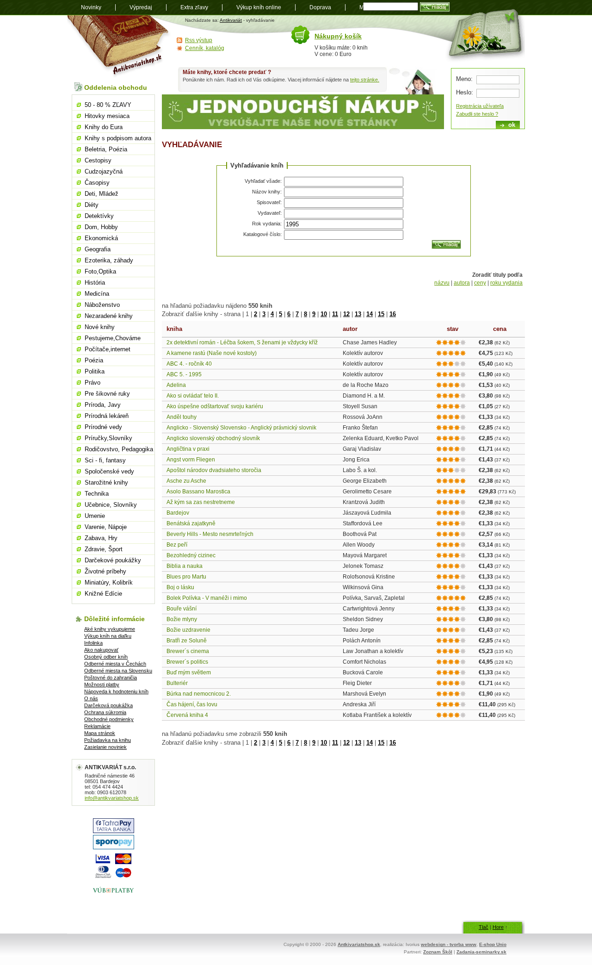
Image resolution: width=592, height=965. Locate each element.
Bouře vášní (181, 608)
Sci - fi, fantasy (105, 460)
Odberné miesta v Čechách (115, 663)
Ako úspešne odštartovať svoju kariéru (214, 406)
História (95, 282)
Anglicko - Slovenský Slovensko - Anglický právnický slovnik (241, 427)
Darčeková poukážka (108, 705)
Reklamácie (97, 726)
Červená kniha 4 (187, 715)
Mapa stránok (99, 733)
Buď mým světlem (188, 672)
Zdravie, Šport (104, 549)
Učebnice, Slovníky (111, 504)
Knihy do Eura (104, 127)
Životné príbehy (105, 571)
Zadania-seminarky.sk (481, 951)
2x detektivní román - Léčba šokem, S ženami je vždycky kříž (242, 342)
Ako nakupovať (101, 650)
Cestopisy (98, 160)
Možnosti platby (101, 684)
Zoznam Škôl (437, 951)
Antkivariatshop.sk (359, 944)
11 (335, 314)
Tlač (483, 927)
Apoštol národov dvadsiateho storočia (213, 470)
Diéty (92, 204)
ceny (480, 283)
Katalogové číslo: (262, 234)
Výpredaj (141, 7)
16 (392, 314)
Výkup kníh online (258, 7)
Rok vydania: (267, 223)
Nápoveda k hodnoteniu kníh (116, 691)
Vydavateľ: (270, 213)
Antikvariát (231, 20)
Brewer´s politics (187, 662)
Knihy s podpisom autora (118, 138)
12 (346, 314)
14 (369, 314)
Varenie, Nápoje (106, 526)
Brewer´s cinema (187, 651)
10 (324, 314)
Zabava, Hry (101, 538)
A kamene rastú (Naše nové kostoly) (211, 353)
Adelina (176, 385)
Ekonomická (101, 238)
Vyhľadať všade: (263, 181)
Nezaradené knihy (109, 315)
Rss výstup (198, 40)
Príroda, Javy (103, 404)
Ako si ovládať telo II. (192, 395)
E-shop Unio (492, 944)
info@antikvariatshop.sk (112, 798)
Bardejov (177, 513)
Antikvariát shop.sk (119, 46)
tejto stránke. (364, 79)
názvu (442, 283)
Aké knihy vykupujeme (109, 629)
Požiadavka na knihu (107, 740)
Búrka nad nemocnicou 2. (198, 694)
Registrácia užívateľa (480, 106)
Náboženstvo (102, 304)
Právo (92, 382)
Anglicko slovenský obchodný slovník (213, 438)
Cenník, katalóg (204, 48)
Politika (95, 371)
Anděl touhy (181, 417)
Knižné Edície (103, 593)
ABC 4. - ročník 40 (189, 364)
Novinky (91, 7)
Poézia (94, 360)
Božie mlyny (181, 619)
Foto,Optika (100, 271)
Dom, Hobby (101, 227)
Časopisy (97, 182)
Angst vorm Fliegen (190, 459)
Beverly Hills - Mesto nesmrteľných (209, 534)
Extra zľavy (194, 7)
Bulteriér (177, 683)
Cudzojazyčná (104, 171)
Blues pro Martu (186, 576)
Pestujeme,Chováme (113, 338)
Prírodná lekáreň (107, 415)
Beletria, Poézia (106, 149)
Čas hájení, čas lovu (191, 704)
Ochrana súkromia (105, 712)
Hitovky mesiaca (107, 115)
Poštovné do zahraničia (110, 677)
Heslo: (464, 92)
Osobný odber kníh (106, 657)
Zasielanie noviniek (105, 747)
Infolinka (93, 643)
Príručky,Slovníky (108, 438)
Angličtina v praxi (188, 449)
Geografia (98, 249)
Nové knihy (100, 327)
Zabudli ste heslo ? (477, 114)
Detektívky (99, 215)
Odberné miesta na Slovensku (118, 670)
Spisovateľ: (269, 202)
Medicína (97, 293)
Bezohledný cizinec (191, 555)
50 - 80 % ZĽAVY (108, 104)
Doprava (320, 7)
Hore (498, 927)
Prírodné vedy (103, 426)
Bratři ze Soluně (186, 640)
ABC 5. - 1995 (184, 374)
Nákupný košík (338, 36)
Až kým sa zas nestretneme (200, 502)
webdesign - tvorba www (448, 944)
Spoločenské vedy (109, 471)
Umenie (95, 515)
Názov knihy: (267, 191)
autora (462, 283)
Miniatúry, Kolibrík (109, 582)
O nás (91, 698)
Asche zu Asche (186, 481)
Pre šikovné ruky (107, 393)
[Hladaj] (446, 244)
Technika (97, 493)
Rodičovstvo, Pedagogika (119, 449)
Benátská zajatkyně (191, 523)
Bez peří (176, 545)
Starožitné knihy (106, 482)
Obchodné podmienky (109, 719)
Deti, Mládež (101, 193)
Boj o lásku (180, 587)
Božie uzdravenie (188, 630)
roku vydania (506, 283)
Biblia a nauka (184, 566)
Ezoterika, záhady (109, 260)
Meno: (464, 78)
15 (381, 314)
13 (358, 314)
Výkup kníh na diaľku (107, 636)
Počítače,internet (107, 349)
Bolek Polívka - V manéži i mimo (206, 598)
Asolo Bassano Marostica (198, 491)
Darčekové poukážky (113, 560)
